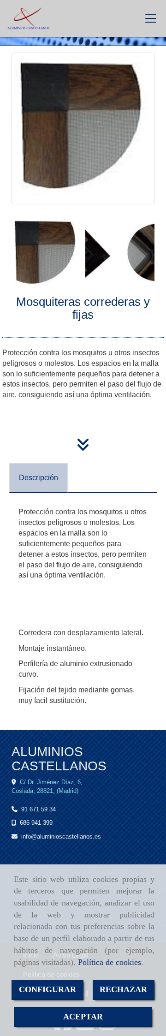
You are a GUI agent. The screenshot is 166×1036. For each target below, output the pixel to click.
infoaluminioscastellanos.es (61, 836)
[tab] (38, 478)
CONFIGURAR (47, 989)
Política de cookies (109, 962)
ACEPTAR (83, 1016)
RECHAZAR (123, 989)
